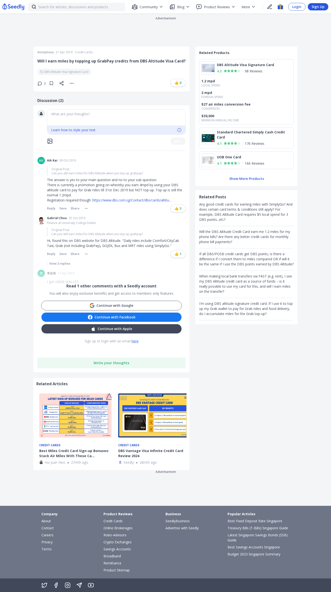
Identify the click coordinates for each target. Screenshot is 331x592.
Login (296, 6)
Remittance (112, 563)
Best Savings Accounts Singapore (254, 547)
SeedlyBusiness (178, 521)
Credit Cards (84, 52)
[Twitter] (44, 585)
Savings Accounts (117, 549)
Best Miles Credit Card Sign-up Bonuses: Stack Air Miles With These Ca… (74, 453)
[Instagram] (68, 585)
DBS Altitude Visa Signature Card (66, 72)
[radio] (225, 71)
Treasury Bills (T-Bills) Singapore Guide (258, 528)
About (46, 521)
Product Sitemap (116, 570)
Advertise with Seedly (182, 528)
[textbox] (116, 117)
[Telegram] (79, 585)
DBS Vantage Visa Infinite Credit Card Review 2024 (150, 453)
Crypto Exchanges (117, 542)
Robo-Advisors (114, 535)
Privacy (47, 542)
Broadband (112, 556)
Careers (47, 535)
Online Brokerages (118, 528)
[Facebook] (56, 585)
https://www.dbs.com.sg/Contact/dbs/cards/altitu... (131, 200)
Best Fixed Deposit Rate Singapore (255, 521)
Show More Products (246, 178)
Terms (46, 549)
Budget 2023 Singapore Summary (254, 554)
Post (178, 141)
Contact (47, 528)
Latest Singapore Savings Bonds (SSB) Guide (258, 537)
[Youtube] (91, 585)
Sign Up (318, 6)
